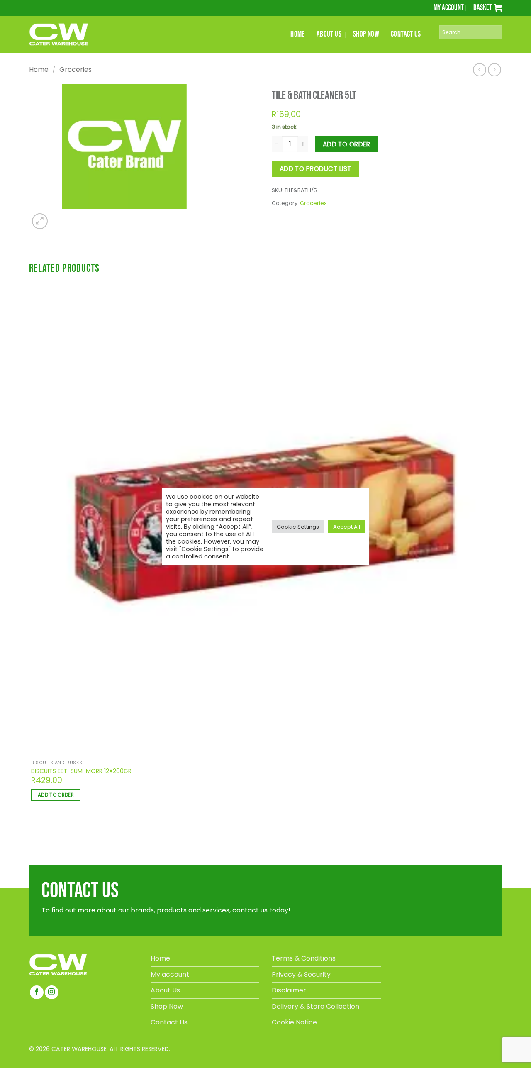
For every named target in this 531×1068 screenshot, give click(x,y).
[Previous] (32, 838)
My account (449, 7)
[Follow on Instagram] (51, 992)
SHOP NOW (366, 34)
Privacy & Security (301, 974)
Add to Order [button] (56, 795)
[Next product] (479, 69)
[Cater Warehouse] (72, 34)
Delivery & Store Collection (315, 1006)
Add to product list (315, 168)
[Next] (58, 217)
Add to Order (346, 144)
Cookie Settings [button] (298, 527)
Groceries (75, 69)
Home (39, 69)
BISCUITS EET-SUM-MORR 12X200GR (81, 771)
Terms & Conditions (304, 958)
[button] (487, 8)
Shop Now (167, 1006)
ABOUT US (329, 34)
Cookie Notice (294, 1022)
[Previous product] (494, 69)
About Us (165, 990)
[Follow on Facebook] (37, 992)
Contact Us (169, 1022)
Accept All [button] (346, 527)
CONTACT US (406, 34)
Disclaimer (289, 990)
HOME (297, 34)
